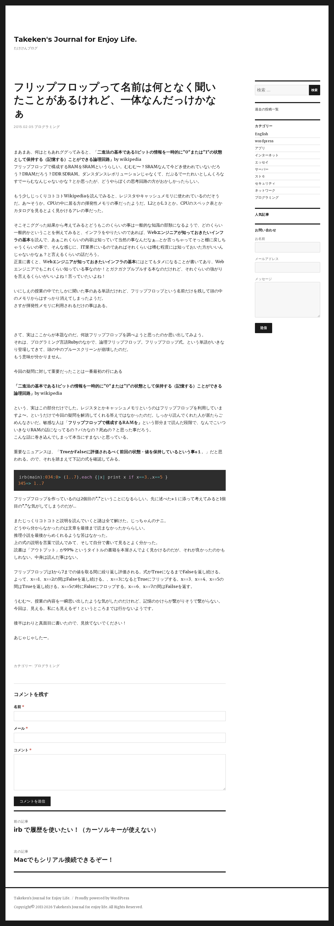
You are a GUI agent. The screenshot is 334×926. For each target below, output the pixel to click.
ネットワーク (265, 190)
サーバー (262, 169)
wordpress (264, 141)
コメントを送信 (32, 801)
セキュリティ (265, 183)
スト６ (260, 176)
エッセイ (262, 162)
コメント (23, 750)
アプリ (260, 148)
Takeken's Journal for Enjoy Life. (75, 39)
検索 (314, 90)
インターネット (267, 155)
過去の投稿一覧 (267, 109)
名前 (19, 706)
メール (21, 728)
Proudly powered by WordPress (102, 898)
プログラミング (47, 127)
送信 (263, 328)
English (261, 134)
